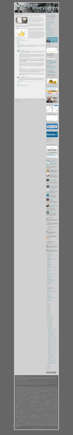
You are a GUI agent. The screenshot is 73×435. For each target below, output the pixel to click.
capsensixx (16, 394)
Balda (19, 390)
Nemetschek (27, 412)
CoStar (50, 395)
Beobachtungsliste (48, 31)
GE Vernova (22, 401)
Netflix (31, 412)
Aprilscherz (30, 389)
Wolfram (36, 425)
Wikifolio (23, 425)
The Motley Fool (49, 290)
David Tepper (53, 396)
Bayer (51, 390)
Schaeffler (28, 417)
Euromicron (45, 399)
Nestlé (29, 412)
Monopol (16, 411)
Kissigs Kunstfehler (52, 72)
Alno (46, 387)
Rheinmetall (17, 416)
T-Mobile (52, 420)
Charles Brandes (45, 394)
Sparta (47, 418)
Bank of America (22, 390)
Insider (32, 404)
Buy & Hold (55, 61)
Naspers (50, 411)
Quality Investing (51, 62)
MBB (44, 409)
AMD (17, 388)
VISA (55, 423)
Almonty (44, 387)
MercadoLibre (24, 410)
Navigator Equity (56, 411)
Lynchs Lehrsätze (51, 68)
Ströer (33, 420)
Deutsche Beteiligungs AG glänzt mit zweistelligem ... (52, 346)
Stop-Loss (27, 420)
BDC (17, 40)
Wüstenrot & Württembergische (42, 425)
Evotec (47, 399)
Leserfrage (52, 408)
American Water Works (28, 388)
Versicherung (36, 423)
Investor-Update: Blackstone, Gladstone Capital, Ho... (52, 338)
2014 (48, 366)
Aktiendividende (24, 387)
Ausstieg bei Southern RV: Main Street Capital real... (52, 341)
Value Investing (51, 63)
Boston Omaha (41, 392)
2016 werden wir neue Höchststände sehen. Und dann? (52, 363)
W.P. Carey (20, 424)
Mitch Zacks (50, 410)
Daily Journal (30, 396)
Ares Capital (35, 389)
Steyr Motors (16, 420)
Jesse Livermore (52, 405)
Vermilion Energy (29, 423)
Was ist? (54, 63)
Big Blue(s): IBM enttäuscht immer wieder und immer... (52, 344)
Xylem (47, 425)
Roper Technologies (45, 416)
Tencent (36, 421)
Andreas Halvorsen (49, 388)
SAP (22, 417)
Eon (32, 399)
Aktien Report (20, 387)
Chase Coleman (54, 394)
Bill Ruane (23, 391)
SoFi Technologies (34, 418)
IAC (56, 403)
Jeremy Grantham (45, 405)
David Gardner (50, 396)
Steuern (53, 419)
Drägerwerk (18, 398)
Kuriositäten (50, 407)
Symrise (48, 420)
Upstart (49, 422)
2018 (48, 313)
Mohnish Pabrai (54, 410)
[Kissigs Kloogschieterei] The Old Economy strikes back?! (53, 174)
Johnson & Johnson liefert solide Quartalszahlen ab (51, 335)
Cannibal (47, 393)
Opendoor (32, 413)
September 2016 (50, 319)
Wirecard (28, 425)
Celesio (38, 394)
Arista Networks (43, 389)
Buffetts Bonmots (53, 66)
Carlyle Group (21, 394)
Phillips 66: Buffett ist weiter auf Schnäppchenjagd (51, 355)
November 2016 (50, 317)
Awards (56, 389)
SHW (16, 418)
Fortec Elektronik (51, 400)
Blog (45, 391)
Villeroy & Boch (48, 423)
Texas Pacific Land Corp (49, 421)
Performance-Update (39, 414)
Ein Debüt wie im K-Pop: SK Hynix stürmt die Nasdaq (51, 283)
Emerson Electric (52, 398)
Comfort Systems (17, 395)
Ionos (49, 404)
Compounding (34, 395)
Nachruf (48, 411)
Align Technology (35, 387)
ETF (40, 399)
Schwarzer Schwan (37, 417)
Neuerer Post (17, 99)
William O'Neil (25, 425)
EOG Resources (30, 399)
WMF (30, 425)
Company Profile (25, 395)
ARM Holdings (46, 389)
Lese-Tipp (49, 408)
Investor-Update (52, 71)
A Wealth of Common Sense (50, 288)
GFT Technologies (47, 401)
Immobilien (20, 404)
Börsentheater (27, 392)
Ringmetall (22, 416)
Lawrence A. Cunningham (22, 408)
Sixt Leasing (21, 418)
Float (44, 400)
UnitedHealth (43, 422)
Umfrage (32, 422)
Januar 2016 (49, 327)
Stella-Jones (46, 419)
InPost (30, 404)
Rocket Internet (33, 416)
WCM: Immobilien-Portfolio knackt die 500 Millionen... (52, 352)
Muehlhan (35, 411)
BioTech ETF (30, 391)
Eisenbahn (46, 398)
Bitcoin (32, 391)
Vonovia (16, 424)
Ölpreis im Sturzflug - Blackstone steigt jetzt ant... (52, 359)
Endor (21, 399)
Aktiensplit (31, 387)
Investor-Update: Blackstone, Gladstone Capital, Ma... (52, 350)
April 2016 (49, 324)
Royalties (48, 416)
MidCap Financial (47, 410)
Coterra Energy (54, 395)
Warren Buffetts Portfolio (43, 424)
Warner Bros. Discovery (32, 424)
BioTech (28, 391)
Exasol (48, 399)
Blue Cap (47, 391)
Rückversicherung (56, 416)
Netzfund (35, 412)
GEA (24, 401)
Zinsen (16, 426)
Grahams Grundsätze (50, 67)
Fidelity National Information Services (23, 400)
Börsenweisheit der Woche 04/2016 (52, 336)
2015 (48, 365)
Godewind (30, 402)
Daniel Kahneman (38, 396)
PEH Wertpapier (20, 414)
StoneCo (25, 420)
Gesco (41, 401)
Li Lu (55, 408)
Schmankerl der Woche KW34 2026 (51, 277)
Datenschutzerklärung (48, 34)
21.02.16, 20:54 (21, 84)
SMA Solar (26, 418)
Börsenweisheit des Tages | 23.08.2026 (53, 190)
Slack (24, 418)
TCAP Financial (17, 421)
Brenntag (47, 392)
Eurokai (43, 399)
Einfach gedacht (48, 71)
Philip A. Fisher (56, 414)
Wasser (49, 424)
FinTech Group (35, 400)
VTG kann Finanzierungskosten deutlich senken (52, 353)
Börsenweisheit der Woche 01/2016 (52, 362)
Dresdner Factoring (21, 398)
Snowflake (31, 418)
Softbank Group (38, 418)
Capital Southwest (53, 393)
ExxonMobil (52, 399)
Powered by (50, 152)
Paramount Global (46, 413)
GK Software (54, 401)
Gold (31, 402)
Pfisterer (52, 414)
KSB (48, 407)
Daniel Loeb (41, 396)
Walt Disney (25, 424)
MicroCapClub (49, 294)
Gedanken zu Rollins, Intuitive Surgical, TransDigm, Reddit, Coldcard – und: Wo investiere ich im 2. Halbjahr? (51, 280)
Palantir (43, 413)
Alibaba (33, 387)
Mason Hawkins (29, 409)
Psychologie (16, 415)
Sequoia (57, 417)
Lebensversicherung (27, 408)
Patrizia (49, 413)
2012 (48, 368)
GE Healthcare (19, 401)
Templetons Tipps (31, 421)
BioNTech (25, 391)
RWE (18, 417)
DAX (55, 396)
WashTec (47, 424)
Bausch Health (45, 390)
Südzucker (36, 420)
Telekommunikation (26, 421)
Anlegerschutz (56, 388)
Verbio (21, 423)
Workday (38, 425)
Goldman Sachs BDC (38, 402)
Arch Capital (33, 389)
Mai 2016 (49, 323)
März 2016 (49, 325)
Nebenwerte (47, 62)
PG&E (53, 414)
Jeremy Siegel (48, 405)
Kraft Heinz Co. (41, 407)
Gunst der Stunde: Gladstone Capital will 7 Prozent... (52, 342)
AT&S (48, 389)
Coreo (42, 395)
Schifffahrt (33, 417)
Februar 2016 (49, 326)
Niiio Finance (54, 412)
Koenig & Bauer (30, 407)
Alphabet (48, 387)
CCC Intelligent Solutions (35, 394)
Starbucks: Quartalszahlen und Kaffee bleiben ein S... (52, 339)
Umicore (33, 422)
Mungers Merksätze (38, 411)
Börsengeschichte (17, 392)
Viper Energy (53, 423)
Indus (22, 404)
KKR (28, 407)
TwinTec (20, 422)
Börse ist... (53, 391)
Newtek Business (48, 412)
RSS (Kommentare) (48, 140)
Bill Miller (18, 391)
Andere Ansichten (40, 388)
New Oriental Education (44, 412)
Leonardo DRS (45, 408)
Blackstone (39, 391)
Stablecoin (23, 419)
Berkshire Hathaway (43, 390)
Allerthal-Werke (39, 387)
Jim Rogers (55, 405)
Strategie (54, 62)
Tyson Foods (23, 422)
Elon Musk (49, 398)
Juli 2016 (49, 321)
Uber (25, 422)
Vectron (18, 423)
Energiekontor (25, 399)
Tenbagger (34, 421)
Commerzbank (21, 395)
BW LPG (31, 393)
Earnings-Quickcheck (28, 398)
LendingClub (41, 408)
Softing (41, 418)
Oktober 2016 (49, 318)
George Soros (38, 401)
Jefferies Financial (37, 405)
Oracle (35, 413)
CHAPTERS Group (41, 394)
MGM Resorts (30, 410)
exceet (50, 399)
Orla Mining (37, 413)
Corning (48, 395)
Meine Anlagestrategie (49, 25)
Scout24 (41, 417)
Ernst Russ (34, 399)
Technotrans (22, 421)
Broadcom (49, 392)
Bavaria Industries (49, 390)
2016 (48, 315)
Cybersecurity (25, 396)
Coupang (57, 395)
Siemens (17, 418)
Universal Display (47, 422)
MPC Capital (26, 411)
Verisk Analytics (23, 423)
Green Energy (50, 402)
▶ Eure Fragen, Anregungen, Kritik (51, 14)
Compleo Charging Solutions (29, 395)
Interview (42, 404)
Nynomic (22, 413)
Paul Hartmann (54, 413)
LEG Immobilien (31, 408)
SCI (39, 417)
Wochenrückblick (33, 425)
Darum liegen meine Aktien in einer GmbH (51, 35)
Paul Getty (51, 413)
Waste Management (55, 424)
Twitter (47, 141)
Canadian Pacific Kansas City (42, 393)
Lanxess (18, 408)
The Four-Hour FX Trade (50, 262)
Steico (43, 419)
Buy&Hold (28, 393)
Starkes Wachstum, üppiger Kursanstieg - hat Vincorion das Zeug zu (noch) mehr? (53, 212)
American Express (20, 388)
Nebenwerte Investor (23, 412)
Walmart (23, 424)
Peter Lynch (49, 414)
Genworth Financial (35, 401)
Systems (50, 420)
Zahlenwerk (54, 425)
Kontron (33, 407)
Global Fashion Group (24, 402)
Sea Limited (43, 417)
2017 (48, 314)
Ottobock (41, 413)
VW (18, 424)
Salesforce (21, 417)
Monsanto (18, 411)
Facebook (47, 142)
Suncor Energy (39, 420)
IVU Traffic (56, 404)
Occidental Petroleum (26, 413)
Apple (28, 389)
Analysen (36, 388)
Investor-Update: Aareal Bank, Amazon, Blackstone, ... (52, 328)
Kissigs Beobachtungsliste (53, 169)
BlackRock (37, 391)
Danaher (35, 396)
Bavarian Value (49, 276)
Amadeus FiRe (56, 387)
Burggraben (53, 61)
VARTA (16, 423)
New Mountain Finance (38, 412)
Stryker (34, 420)
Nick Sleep (51, 412)
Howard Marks (47, 403)
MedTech (19, 410)
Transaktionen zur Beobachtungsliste (50, 32)
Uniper (38, 422)
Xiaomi (46, 425)
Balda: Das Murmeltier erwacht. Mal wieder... (52, 330)
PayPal (57, 413)
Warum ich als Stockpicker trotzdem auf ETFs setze (51, 256)
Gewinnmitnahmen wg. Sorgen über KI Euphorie (51, 270)
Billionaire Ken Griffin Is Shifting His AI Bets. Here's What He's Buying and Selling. (51, 292)
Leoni (47, 408)
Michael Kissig (38, 410)
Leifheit (39, 408)
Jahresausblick (17, 405)
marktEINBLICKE (49, 264)
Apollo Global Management (20, 389)
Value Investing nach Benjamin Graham (50, 21)
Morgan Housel (23, 411)
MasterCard (32, 409)
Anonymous (49, 225)
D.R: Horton (28, 396)
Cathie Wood (31, 394)
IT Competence (53, 404)
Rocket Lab (36, 416)
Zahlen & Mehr (50, 425)
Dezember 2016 (50, 316)
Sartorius (24, 417)
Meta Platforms (27, 410)
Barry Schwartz (33, 390)
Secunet (50, 417)
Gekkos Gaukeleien (27, 401)
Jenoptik (39, 405)
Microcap (42, 410)
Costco (51, 395)
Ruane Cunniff (52, 416)
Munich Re (42, 411)
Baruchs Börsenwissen (37, 390)
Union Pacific (36, 422)
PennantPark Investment (34, 414)
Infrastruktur (27, 404)
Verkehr (26, 423)
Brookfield (51, 392)
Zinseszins (18, 426)
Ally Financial (42, 387)
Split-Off (51, 418)
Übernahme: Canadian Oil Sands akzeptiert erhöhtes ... (53, 347)
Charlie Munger (50, 394)
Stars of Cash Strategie (40, 419)
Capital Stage (56, 393)
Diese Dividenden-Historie (22, 51)
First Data (38, 400)
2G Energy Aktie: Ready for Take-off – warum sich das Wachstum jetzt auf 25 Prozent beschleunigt (51, 274)
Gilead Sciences (51, 401)
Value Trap (56, 422)
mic (32, 410)
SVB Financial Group (45, 420)
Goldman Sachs (34, 402)
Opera (33, 413)
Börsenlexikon (48, 26)
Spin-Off (49, 418)
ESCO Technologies (38, 399)
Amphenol (33, 388)
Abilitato (48, 272)
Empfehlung (56, 398)
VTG (17, 424)
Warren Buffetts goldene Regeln (50, 22)
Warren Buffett (38, 424)
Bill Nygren (20, 391)
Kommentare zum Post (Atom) (21, 101)
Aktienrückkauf (27, 387)
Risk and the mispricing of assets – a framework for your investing (51, 298)
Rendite (27, 40)
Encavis (19, 399)
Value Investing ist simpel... (49, 20)
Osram (39, 413)
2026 (48, 304)
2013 (48, 367)
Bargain (30, 390)
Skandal (23, 418)
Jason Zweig (23, 405)
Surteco (42, 420)
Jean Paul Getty (30, 405)
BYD (32, 393)
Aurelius (52, 389)
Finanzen (30, 400)
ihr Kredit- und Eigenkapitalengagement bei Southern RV (34, 18)
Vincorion (51, 423)
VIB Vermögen (44, 423)
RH (15, 416)
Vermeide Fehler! (48, 24)
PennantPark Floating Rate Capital (27, 414)
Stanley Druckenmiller (32, 419)
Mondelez (57, 410)
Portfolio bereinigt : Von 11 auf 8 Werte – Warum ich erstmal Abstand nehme (51, 267)
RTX (49, 416)
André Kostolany (45, 388)
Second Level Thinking (46, 417)
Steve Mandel (56, 419)
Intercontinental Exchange (38, 404)
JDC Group (27, 405)
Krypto (46, 407)
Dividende (20, 40)
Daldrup (33, 396)
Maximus (49, 238)
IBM (17, 404)
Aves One (54, 389)
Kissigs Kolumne (21, 407)
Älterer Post (43, 99)
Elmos (47, 398)
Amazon (16, 388)
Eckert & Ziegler (34, 398)
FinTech (33, 400)
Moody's (21, 411)
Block (41, 391)
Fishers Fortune (42, 400)
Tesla (40, 421)
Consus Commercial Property (39, 395)
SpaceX (45, 418)
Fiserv (39, 400)
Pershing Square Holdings (44, 414)
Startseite (30, 99)
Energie (23, 399)
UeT (30, 422)
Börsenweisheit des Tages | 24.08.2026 (53, 194)
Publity (22, 415)
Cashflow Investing (25, 394)
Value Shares (48, 269)
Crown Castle (18, 396)
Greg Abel (53, 402)
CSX (20, 396)
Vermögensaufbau (33, 423)
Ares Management (39, 389)
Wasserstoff (51, 424)
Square (17, 419)
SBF (25, 417)
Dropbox (25, 398)
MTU (33, 411)
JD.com (25, 405)
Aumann (50, 389)
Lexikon (54, 408)
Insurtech (34, 404)
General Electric (30, 401)
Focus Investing (47, 400)
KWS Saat (52, 407)
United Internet (40, 422)
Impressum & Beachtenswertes (50, 33)
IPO (50, 404)
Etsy (41, 399)
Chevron (57, 394)
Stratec (29, 420)
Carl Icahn (19, 394)
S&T (19, 417)
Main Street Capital (23, 40)
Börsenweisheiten (48, 66)
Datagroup (44, 396)
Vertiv (39, 423)
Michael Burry (34, 410)
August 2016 (49, 320)
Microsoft (44, 410)
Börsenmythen (24, 392)
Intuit (44, 404)
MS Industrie (30, 411)
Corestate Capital (45, 395)
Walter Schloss (28, 424)
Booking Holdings (50, 391)
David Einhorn (47, 396)
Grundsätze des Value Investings (50, 23)
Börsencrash (56, 391)
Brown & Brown (54, 392)
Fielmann (28, 400)
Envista (28, 399)
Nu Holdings (18, 413)
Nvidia (20, 413)
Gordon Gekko (42, 402)
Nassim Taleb (52, 411)
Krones (45, 407)
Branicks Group (44, 392)
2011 (48, 369)
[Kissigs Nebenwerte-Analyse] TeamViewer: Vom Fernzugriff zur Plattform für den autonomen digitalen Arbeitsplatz (53, 180)
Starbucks (36, 419)
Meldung (21, 410)
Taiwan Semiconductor (55, 420)
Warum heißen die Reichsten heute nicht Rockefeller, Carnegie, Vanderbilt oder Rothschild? (51, 259)
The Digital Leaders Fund (50, 282)
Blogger (40, 428)
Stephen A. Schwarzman (50, 419)
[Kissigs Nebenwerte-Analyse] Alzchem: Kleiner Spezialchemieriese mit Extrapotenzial (53, 199)
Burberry (22, 393)
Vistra (57, 423)
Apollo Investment (26, 389)
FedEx (18, 400)
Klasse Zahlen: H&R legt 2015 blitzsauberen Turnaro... (51, 333)
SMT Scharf (29, 418)
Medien (16, 410)
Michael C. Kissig (21, 50)
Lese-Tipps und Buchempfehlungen (50, 30)
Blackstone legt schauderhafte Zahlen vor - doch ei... (52, 332)
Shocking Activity (49, 300)
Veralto (19, 423)
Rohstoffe (38, 416)
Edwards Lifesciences (38, 398)
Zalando (57, 425)
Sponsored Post (54, 418)
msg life (32, 411)
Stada (24, 419)
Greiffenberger (56, 402)
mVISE (46, 411)
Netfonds (33, 412)
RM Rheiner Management (26, 416)
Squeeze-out (20, 419)
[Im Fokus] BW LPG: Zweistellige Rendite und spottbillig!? (53, 185)
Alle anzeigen (56, 285)
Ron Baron (41, 416)
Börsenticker (31, 392)
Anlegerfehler (49, 61)
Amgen (31, 388)
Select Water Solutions (53, 417)
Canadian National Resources (36, 393)
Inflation (24, 404)
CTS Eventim (22, 396)
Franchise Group (56, 400)
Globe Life (28, 402)
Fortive (53, 400)
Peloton (23, 414)
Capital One (49, 393)
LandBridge (54, 407)
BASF (41, 390)
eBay (31, 398)
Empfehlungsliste (38, 31)
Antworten (18, 47)
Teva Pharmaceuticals (43, 421)
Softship (43, 418)
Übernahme (28, 422)
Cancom (45, 393)
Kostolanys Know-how (36, 407)
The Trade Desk (54, 421)
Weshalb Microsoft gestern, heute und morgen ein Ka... (52, 361)
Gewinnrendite (43, 401)
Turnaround (47, 63)
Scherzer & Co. (30, 417)
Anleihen (16, 389)
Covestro (16, 396)
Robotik (30, 416)
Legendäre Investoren (48, 29)
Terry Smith (38, 421)
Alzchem (54, 387)
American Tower (24, 388)
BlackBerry (34, 391)
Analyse (47, 61)
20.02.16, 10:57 (26, 50)
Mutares (44, 411)
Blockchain (43, 391)
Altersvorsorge (51, 387)
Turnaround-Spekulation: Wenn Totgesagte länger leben (51, 356)
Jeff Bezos (34, 405)
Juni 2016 (49, 322)
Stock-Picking (20, 420)
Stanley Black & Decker (27, 419)
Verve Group (41, 423)
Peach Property (16, 414)
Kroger (43, 407)
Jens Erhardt (41, 405)
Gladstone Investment (19, 402)
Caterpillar (29, 394)
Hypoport (54, 403)
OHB (29, 413)
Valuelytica (48, 261)
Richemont (20, 416)
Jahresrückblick (20, 405)
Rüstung (16, 417)
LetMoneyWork (49, 266)
